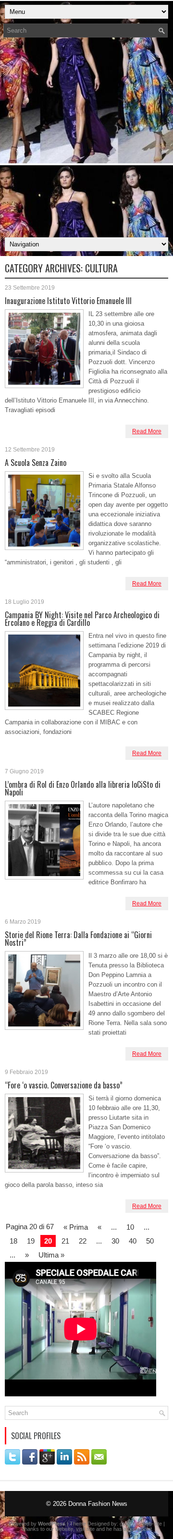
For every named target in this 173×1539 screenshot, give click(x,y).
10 (130, 1227)
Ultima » (51, 1255)
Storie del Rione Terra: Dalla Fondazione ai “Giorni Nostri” (78, 938)
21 (65, 1241)
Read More (146, 431)
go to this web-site (141, 1524)
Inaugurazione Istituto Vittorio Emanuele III (68, 300)
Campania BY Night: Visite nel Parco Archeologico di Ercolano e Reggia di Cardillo (82, 618)
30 (115, 1241)
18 (13, 1241)
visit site (85, 1529)
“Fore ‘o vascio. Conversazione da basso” (64, 1085)
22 (82, 1241)
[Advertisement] (86, 140)
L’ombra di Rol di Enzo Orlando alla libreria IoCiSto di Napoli (83, 788)
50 (150, 1241)
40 (132, 1241)
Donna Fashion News (97, 1503)
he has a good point (129, 1529)
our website (59, 1529)
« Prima (75, 1227)
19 (31, 1241)
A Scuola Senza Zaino (35, 462)
